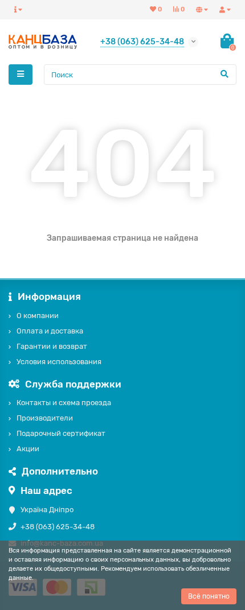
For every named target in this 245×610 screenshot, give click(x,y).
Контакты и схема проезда (64, 402)
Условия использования (59, 361)
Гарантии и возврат (52, 346)
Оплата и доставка (50, 331)
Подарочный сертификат (61, 433)
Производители (45, 418)
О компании (38, 315)
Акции (28, 448)
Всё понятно (209, 596)
